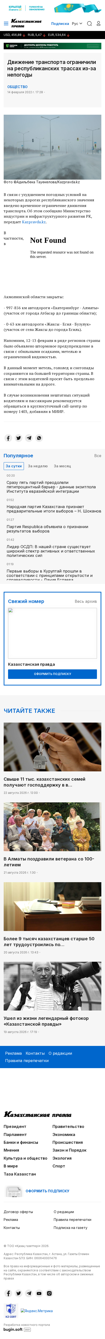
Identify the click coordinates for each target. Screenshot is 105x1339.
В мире (11, 1166)
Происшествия (67, 1142)
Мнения (11, 1150)
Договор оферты (18, 1212)
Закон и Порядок (69, 1150)
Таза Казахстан (20, 1174)
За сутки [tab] (14, 466)
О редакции (60, 1053)
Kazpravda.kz (34, 222)
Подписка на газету (70, 1228)
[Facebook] (8, 438)
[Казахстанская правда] (26, 23)
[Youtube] (39, 1293)
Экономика (63, 1134)
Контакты (35, 1053)
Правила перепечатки (27, 1060)
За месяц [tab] (62, 466)
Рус (75, 23)
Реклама (13, 1053)
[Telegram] (29, 438)
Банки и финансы (21, 1142)
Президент (15, 1126)
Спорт (58, 1166)
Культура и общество (25, 1158)
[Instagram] (49, 1293)
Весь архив (86, 601)
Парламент (15, 1134)
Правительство (68, 1126)
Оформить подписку (52, 674)
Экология (62, 1158)
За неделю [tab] (38, 466)
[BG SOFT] (27, 1327)
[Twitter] (18, 438)
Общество (17, 87)
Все (97, 455)
